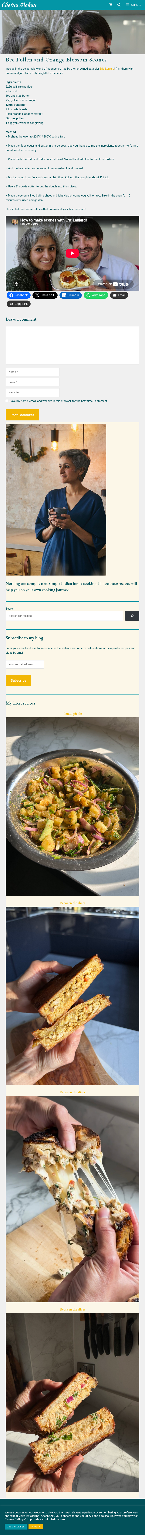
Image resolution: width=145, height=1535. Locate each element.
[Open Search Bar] (119, 5)
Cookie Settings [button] (15, 1526)
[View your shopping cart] (111, 5)
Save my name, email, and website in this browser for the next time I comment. (59, 401)
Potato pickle (72, 714)
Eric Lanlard (107, 68)
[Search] (132, 616)
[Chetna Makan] (19, 5)
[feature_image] (72, 806)
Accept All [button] (36, 1526)
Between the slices (72, 903)
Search (10, 608)
